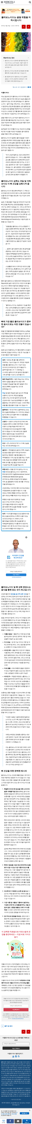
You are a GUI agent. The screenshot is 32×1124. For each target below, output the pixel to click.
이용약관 (13, 1099)
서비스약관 (14, 1114)
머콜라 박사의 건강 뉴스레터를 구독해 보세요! (16, 1039)
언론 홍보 (18, 1099)
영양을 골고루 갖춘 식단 (19, 594)
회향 (3, 472)
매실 (3, 393)
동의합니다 (24, 1113)
